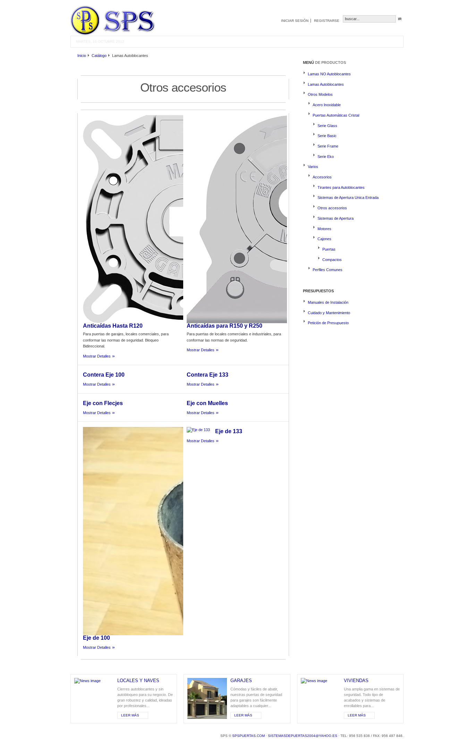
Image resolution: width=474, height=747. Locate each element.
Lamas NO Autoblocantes (329, 74)
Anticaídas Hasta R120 (113, 326)
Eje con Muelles (207, 403)
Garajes (241, 680)
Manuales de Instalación (328, 302)
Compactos (332, 260)
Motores (324, 229)
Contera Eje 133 (207, 375)
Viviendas (356, 680)
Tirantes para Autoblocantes (341, 187)
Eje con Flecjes (103, 403)
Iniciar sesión (294, 21)
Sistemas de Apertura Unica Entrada (348, 197)
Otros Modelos (320, 94)
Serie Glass (327, 126)
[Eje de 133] (198, 430)
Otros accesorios (332, 208)
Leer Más (130, 715)
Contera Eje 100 (104, 375)
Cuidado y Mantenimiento (329, 313)
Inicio (81, 55)
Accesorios (322, 177)
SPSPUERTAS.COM (248, 736)
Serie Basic (327, 136)
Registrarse (326, 21)
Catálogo (99, 55)
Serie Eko (326, 156)
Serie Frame (328, 146)
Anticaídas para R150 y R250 (224, 326)
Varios (313, 167)
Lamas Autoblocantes (326, 84)
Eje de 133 (228, 431)
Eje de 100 (96, 638)
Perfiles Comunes (327, 270)
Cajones (324, 239)
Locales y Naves (138, 680)
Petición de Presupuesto (328, 323)
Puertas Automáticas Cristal (336, 115)
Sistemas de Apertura (336, 218)
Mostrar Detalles (97, 356)
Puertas (329, 249)
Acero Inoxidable (327, 105)
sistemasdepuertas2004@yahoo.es (302, 736)
